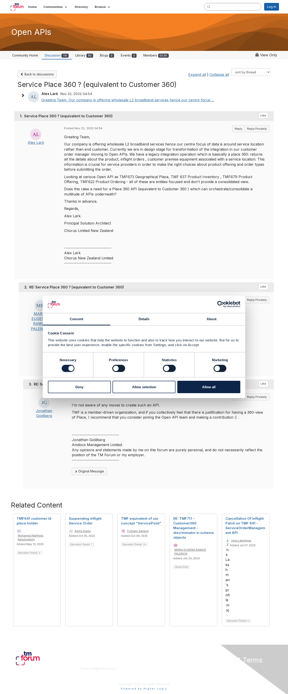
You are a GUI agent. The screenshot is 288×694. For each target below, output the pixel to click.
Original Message (90, 471)
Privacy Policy (221, 677)
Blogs (106, 55)
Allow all (209, 387)
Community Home (25, 55)
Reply (238, 128)
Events (128, 55)
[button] (55, 6)
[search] (209, 6)
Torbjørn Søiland (137, 531)
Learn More (154, 673)
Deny (79, 387)
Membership (155, 668)
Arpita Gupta (82, 531)
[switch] (118, 368)
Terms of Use (221, 673)
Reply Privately (257, 128)
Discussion (56, 55)
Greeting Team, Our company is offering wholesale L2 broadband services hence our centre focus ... (127, 100)
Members (155, 55)
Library (83, 55)
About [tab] (211, 319)
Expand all (197, 74)
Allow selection (144, 387)
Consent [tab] (76, 319)
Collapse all (219, 74)
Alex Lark (36, 142)
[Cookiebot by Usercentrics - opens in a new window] (220, 304)
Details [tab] (144, 319)
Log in (271, 7)
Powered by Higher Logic (144, 688)
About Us (217, 668)
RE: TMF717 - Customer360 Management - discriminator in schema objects (193, 528)
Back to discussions (39, 74)
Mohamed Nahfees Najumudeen (30, 537)
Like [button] (263, 115)
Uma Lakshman (241, 540)
